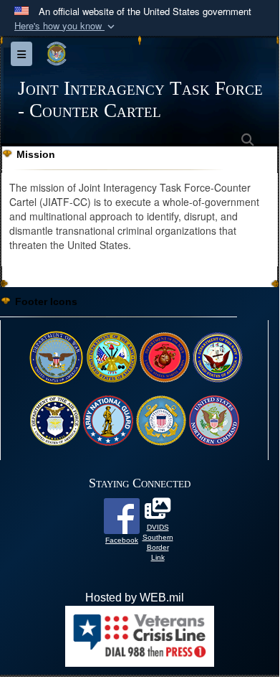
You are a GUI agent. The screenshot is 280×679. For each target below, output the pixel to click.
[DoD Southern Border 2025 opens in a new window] (157, 512)
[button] (65, 26)
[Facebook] (122, 515)
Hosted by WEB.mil (134, 597)
